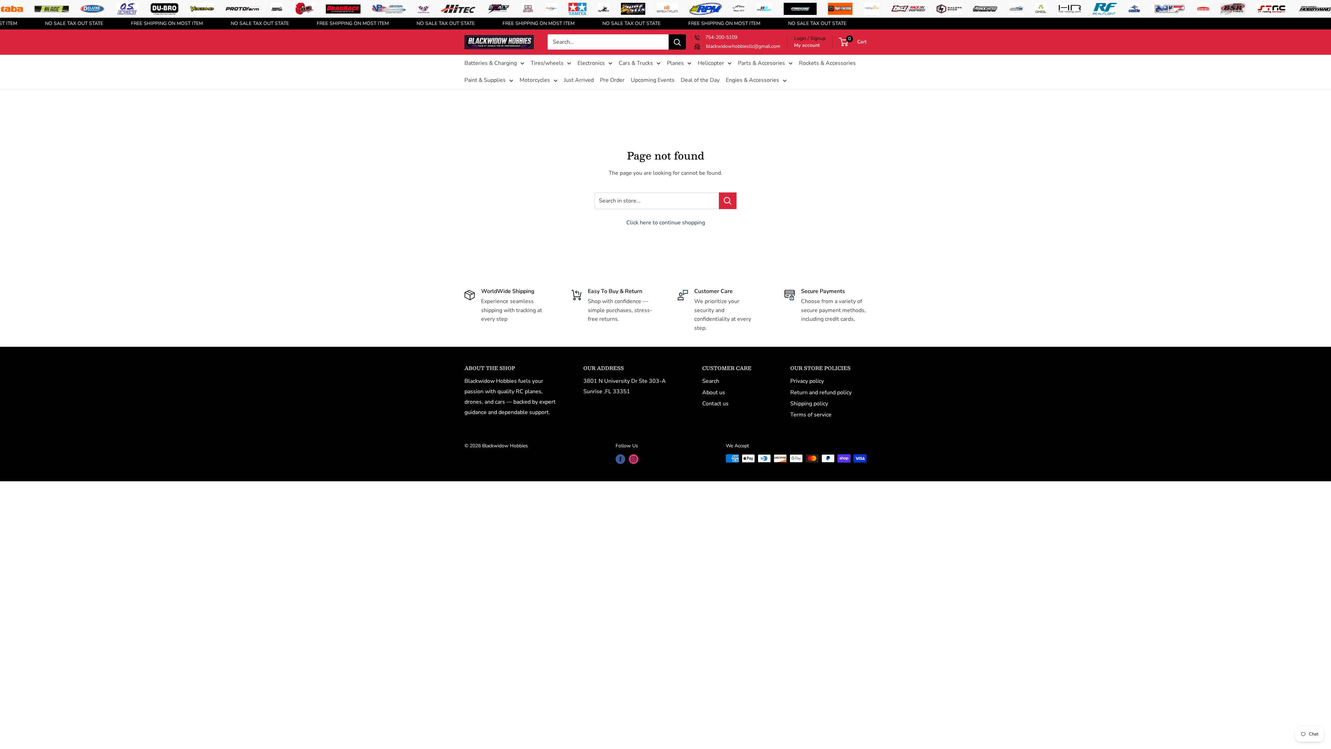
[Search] (677, 42)
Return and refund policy (821, 392)
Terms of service (811, 415)
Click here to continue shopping (665, 222)
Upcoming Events (653, 80)
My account (807, 45)
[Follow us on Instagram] (633, 459)
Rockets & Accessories (827, 63)
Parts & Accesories (761, 63)
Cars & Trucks (636, 63)
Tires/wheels (547, 63)
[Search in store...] (728, 200)
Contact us (715, 403)
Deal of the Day (700, 80)
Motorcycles (535, 80)
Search (710, 381)
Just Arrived (579, 80)
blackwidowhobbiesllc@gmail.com (743, 46)
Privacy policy (807, 381)
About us (713, 392)
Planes (675, 63)
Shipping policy (809, 403)
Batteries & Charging (490, 63)
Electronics (591, 63)
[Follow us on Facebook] (620, 459)
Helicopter (711, 63)
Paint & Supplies (485, 80)
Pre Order (612, 80)
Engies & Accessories (752, 80)
